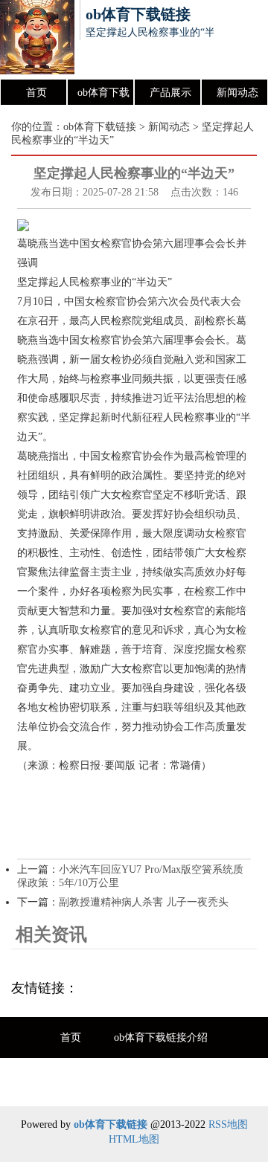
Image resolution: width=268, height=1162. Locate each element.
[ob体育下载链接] (37, 39)
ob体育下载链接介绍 (103, 96)
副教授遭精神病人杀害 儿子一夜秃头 (144, 902)
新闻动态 (237, 92)
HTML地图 (134, 1139)
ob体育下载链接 (99, 126)
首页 (36, 92)
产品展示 (170, 92)
